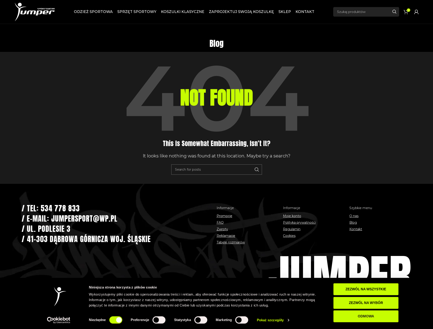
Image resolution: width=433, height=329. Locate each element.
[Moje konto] (416, 11)
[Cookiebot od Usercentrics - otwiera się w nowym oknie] (58, 320)
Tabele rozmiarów (231, 242)
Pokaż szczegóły (270, 320)
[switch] (159, 320)
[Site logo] (34, 11)
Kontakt (355, 229)
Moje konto (292, 216)
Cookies (289, 236)
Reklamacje (226, 236)
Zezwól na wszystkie (365, 289)
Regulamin (291, 229)
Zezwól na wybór (366, 303)
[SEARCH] (394, 12)
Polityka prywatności (299, 222)
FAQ (220, 222)
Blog (353, 222)
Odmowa (366, 316)
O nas (353, 216)
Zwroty (222, 229)
